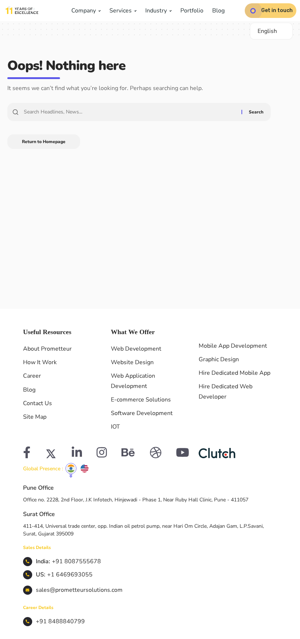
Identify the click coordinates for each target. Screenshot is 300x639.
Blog (218, 11)
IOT (115, 427)
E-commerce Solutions (141, 400)
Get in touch (277, 10)
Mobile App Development (233, 346)
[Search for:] (129, 112)
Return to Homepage (43, 142)
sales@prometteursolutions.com (79, 590)
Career (32, 376)
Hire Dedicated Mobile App (234, 373)
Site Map (34, 417)
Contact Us (37, 403)
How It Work (40, 362)
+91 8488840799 (60, 621)
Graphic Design (219, 359)
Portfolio (191, 11)
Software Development (142, 413)
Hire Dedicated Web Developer (225, 391)
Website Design (132, 362)
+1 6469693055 (70, 575)
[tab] (70, 468)
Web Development (136, 349)
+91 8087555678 (76, 561)
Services (121, 11)
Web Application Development (133, 381)
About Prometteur (47, 349)
